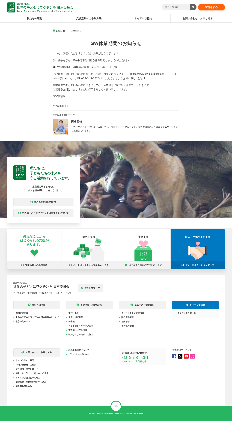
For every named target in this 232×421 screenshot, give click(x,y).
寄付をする (211, 7)
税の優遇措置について (78, 350)
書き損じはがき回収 (77, 330)
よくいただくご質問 (25, 360)
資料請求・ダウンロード (27, 369)
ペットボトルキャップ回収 (80, 326)
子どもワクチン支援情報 (132, 313)
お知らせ (60, 30)
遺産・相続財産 (75, 317)
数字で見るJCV (23, 321)
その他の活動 (127, 326)
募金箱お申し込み (24, 386)
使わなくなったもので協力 (80, 334)
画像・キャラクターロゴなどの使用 (32, 373)
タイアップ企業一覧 (186, 313)
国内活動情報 (127, 317)
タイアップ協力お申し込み (28, 377)
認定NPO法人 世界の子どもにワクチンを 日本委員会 (40, 7)
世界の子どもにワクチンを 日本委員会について (37, 317)
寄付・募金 (73, 313)
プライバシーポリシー (78, 354)
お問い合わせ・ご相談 (26, 364)
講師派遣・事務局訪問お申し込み (31, 382)
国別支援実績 (22, 313)
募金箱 (71, 321)
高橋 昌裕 (76, 121)
